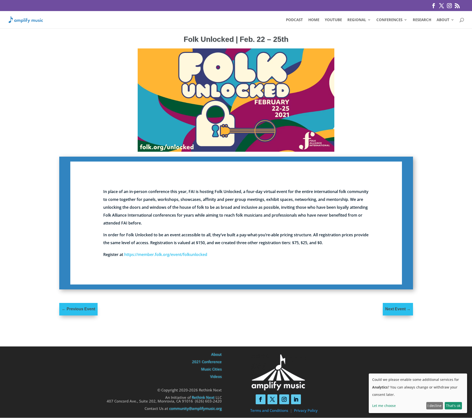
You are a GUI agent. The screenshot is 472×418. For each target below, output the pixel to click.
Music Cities (211, 369)
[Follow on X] (272, 399)
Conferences (389, 20)
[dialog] (418, 393)
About (443, 20)
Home (313, 20)
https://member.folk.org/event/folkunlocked (165, 254)
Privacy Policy (306, 410)
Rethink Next (203, 397)
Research (422, 20)
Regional (356, 20)
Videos (216, 376)
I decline (435, 405)
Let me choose (384, 405)
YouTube (333, 20)
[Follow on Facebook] (261, 399)
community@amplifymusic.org (195, 408)
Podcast (294, 20)
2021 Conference (207, 361)
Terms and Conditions (269, 410)
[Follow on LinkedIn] (296, 399)
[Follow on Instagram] (284, 399)
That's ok (453, 405)
